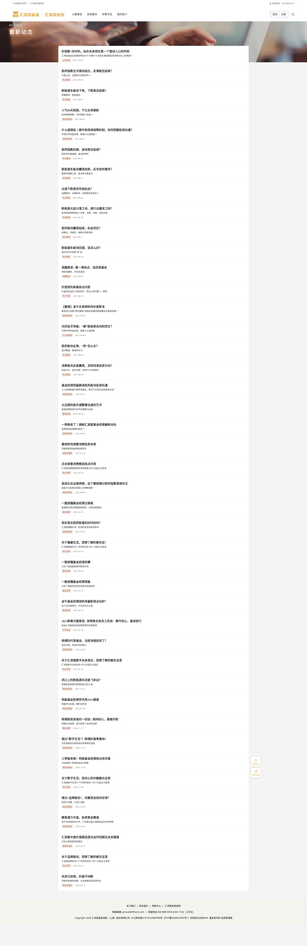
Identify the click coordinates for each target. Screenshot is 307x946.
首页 (11, 25)
